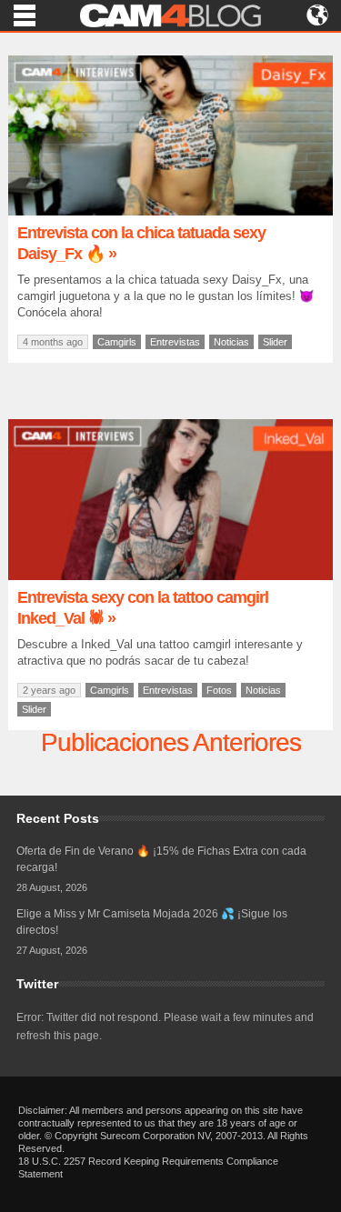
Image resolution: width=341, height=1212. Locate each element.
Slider (275, 341)
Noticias (231, 341)
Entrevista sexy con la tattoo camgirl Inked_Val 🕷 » (142, 607)
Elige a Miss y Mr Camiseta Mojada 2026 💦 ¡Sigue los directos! (151, 922)
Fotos (219, 690)
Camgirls (116, 341)
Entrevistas (175, 341)
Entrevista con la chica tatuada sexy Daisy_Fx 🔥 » (141, 243)
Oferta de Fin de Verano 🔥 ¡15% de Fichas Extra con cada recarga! (161, 859)
